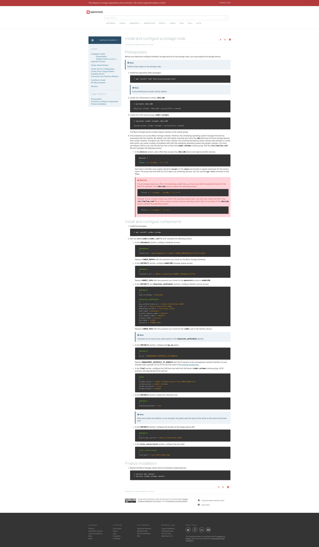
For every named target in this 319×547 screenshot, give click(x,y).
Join (190, 23)
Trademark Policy (167, 531)
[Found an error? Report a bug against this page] (229, 40)
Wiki (138, 536)
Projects (91, 528)
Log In (198, 23)
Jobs (114, 533)
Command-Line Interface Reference (105, 76)
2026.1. (163, 3)
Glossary (94, 86)
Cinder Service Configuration (102, 69)
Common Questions (95, 533)
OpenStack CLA (167, 536)
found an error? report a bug (212, 500)
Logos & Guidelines (168, 528)
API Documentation (144, 533)
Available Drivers (97, 74)
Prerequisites (101, 56)
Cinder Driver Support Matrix (102, 71)
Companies (117, 536)
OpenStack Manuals (144, 528)
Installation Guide (98, 54)
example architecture (190, 365)
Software (110, 23)
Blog (90, 536)
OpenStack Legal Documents (177, 501)
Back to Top (226, 3)
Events (162, 23)
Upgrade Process (98, 61)
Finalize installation (98, 104)
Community (134, 23)
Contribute (116, 538)
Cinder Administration (99, 65)
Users (122, 23)
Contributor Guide (98, 80)
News (90, 538)
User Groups (117, 528)
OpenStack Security (95, 531)
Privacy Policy (166, 533)
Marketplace (149, 23)
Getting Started (142, 531)
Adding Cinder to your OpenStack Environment (115, 59)
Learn (172, 23)
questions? (205, 505)
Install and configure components (104, 101)
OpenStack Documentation (108, 40)
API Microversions (98, 82)
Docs (182, 23)
